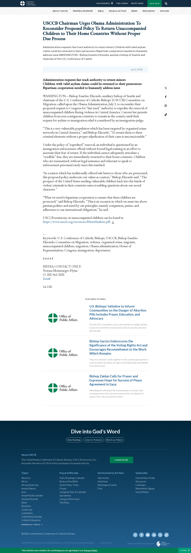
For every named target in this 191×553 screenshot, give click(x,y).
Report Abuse (137, 3)
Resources (141, 481)
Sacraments (65, 495)
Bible (24, 502)
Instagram (166, 105)
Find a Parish (122, 3)
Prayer (63, 488)
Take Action (103, 477)
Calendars (141, 484)
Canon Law (26, 509)
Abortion (26, 477)
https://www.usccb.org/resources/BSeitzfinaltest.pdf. (77, 221)
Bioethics (26, 506)
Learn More (121, 460)
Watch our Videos (114, 440)
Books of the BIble (69, 481)
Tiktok (166, 114)
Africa (24, 481)
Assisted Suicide (29, 499)
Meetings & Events (107, 484)
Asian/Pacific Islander (32, 495)
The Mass (64, 502)
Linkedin (154, 535)
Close (184, 550)
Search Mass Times (69, 484)
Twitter (166, 88)
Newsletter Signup (145, 488)
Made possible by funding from (141, 543)
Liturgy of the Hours (70, 499)
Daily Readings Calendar (113, 3)
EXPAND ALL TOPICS (30, 525)
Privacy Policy (106, 542)
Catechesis (27, 513)
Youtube (147, 535)
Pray (99, 488)
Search (166, 3)
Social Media (142, 492)
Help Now (154, 3)
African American (30, 484)
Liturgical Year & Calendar (73, 492)
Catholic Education (31, 520)
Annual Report (28, 488)
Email (46, 278)
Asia (23, 492)
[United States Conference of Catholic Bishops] (28, 4)
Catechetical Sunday (31, 516)
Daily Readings (103, 3)
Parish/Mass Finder (145, 477)
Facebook (166, 97)
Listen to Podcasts (93, 440)
